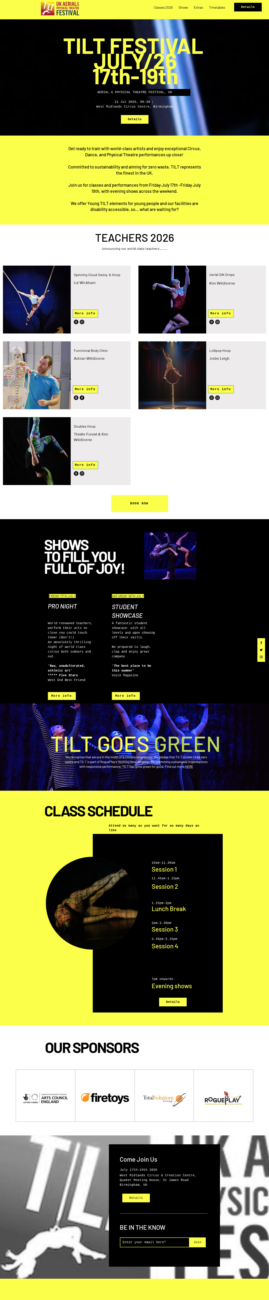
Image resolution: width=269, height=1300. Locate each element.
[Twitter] (261, 650)
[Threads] (76, 322)
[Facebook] (261, 643)
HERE (189, 766)
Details (248, 7)
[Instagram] (261, 657)
